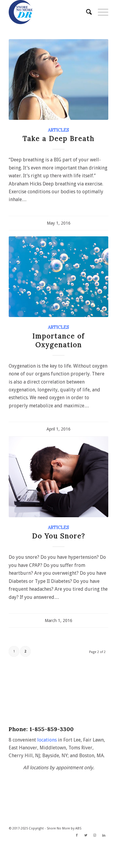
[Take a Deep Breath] (58, 79)
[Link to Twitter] (85, 835)
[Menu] (100, 12)
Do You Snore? (58, 535)
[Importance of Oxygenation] (58, 276)
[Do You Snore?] (58, 477)
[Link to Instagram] (94, 835)
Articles (58, 130)
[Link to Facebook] (76, 835)
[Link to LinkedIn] (103, 835)
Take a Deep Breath (58, 138)
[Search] (86, 12)
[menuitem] (86, 12)
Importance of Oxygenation (58, 340)
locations (47, 740)
